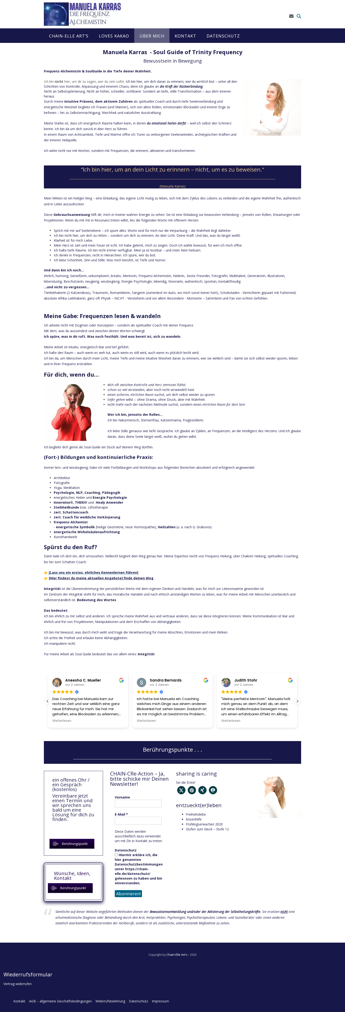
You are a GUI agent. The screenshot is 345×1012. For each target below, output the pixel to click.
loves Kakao (114, 36)
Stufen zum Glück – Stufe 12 (207, 829)
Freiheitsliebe (196, 814)
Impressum (160, 1001)
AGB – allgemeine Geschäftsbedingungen (60, 1001)
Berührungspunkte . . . (172, 749)
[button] (297, 701)
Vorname (122, 797)
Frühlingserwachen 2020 (204, 824)
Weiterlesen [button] (61, 721)
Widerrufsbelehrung (110, 1001)
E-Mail (121, 814)
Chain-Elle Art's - (178, 954)
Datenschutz (223, 36)
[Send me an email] (291, 16)
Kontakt (185, 36)
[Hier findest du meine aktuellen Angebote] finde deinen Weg (101, 578)
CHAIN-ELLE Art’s (68, 36)
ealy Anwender (110, 502)
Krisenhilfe (194, 819)
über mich (151, 36)
